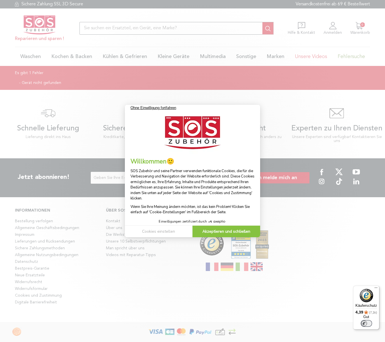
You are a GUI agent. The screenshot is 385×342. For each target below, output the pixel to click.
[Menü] (376, 289)
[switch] (366, 323)
